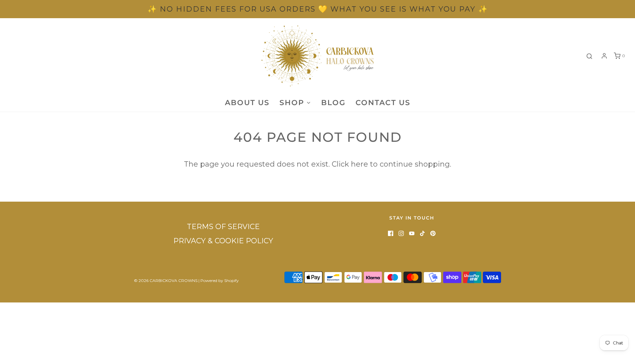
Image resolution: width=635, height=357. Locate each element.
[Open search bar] (589, 56)
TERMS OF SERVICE (223, 226)
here (359, 164)
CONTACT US (383, 102)
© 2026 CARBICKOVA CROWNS (165, 280)
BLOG (333, 102)
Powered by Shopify (219, 280)
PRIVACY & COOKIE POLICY (223, 240)
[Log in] (604, 56)
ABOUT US (247, 102)
